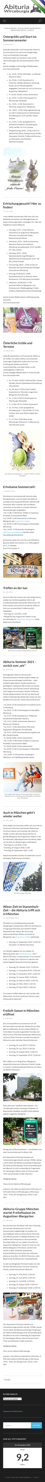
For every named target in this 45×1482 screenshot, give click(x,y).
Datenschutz (17, 1411)
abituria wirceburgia (21, 1477)
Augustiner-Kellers (22, 521)
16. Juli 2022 (8, 211)
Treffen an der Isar (15, 588)
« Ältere (6, 1380)
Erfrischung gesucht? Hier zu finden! (22, 205)
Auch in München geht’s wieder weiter (19, 814)
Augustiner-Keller (23, 937)
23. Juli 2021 (8, 592)
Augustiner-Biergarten (25, 619)
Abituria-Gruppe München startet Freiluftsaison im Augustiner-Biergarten (21, 1212)
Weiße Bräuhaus (25, 954)
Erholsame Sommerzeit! (19, 487)
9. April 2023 (8, 44)
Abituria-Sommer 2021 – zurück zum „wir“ (19, 663)
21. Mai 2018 (8, 1220)
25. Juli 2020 (8, 820)
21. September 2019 (11, 918)
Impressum (7, 1411)
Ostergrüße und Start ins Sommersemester (19, 38)
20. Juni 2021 (8, 669)
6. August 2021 (9, 491)
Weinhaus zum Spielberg (13, 532)
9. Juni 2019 (7, 1018)
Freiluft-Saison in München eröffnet (21, 1012)
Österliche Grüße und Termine (17, 345)
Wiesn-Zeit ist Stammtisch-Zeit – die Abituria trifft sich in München (21, 910)
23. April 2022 (8, 351)
